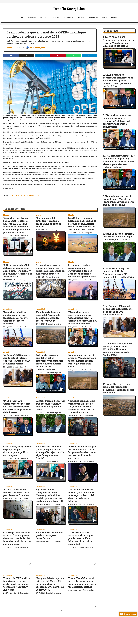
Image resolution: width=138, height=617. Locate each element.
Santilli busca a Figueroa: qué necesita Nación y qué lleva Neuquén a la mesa (50, 405)
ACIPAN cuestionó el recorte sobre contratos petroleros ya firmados (16, 492)
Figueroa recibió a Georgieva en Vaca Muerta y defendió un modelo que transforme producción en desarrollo (50, 495)
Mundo (43, 17)
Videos (81, 17)
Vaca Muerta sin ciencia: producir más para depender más (50, 535)
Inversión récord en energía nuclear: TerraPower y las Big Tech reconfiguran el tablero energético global (82, 270)
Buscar (114, 17)
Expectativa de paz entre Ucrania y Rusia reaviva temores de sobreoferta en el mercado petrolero (50, 269)
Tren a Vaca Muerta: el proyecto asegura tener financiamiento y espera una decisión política (82, 582)
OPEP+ (26, 195)
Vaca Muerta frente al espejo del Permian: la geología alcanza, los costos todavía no (48, 316)
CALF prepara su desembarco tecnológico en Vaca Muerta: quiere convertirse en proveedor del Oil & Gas (17, 406)
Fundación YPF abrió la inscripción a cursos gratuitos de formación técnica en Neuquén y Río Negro (16, 584)
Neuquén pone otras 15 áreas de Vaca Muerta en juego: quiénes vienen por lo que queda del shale (82, 360)
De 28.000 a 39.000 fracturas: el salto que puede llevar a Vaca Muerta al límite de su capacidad (80, 538)
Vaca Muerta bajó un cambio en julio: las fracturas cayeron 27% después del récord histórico (15, 318)
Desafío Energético (37, 47)
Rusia (38, 195)
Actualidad (31, 17)
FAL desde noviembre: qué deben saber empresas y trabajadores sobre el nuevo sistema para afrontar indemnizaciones (49, 362)
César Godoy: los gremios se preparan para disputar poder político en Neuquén (17, 451)
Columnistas (68, 17)
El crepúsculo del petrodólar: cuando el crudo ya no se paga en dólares (48, 222)
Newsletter (93, 17)
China (12, 195)
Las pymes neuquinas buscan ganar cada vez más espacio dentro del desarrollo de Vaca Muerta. (81, 495)
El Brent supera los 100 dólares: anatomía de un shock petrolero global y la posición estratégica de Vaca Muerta (17, 270)
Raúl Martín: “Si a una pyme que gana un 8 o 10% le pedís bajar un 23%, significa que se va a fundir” (50, 452)
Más (103, 17)
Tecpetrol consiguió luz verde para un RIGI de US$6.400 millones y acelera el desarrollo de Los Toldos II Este (81, 406)
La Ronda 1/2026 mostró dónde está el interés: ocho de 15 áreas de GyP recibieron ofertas (16, 359)
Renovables (54, 17)
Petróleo (32, 195)
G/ (21, 195)
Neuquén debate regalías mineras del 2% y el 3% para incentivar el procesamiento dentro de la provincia (50, 584)
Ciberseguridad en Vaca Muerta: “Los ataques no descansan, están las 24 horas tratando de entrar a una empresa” (17, 538)
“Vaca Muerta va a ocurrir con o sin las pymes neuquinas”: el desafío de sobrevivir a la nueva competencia (82, 318)
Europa (17, 195)
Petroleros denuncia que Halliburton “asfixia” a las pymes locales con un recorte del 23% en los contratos (82, 452)
